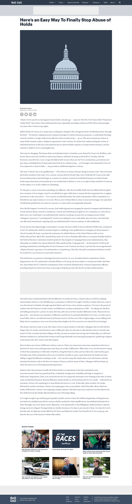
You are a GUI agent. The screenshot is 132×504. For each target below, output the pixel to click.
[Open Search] (120, 2)
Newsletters (69, 501)
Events (67, 499)
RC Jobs (85, 499)
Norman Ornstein (26, 108)
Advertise (86, 497)
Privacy (76, 499)
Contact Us (77, 497)
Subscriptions (87, 501)
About (67, 497)
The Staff (77, 501)
